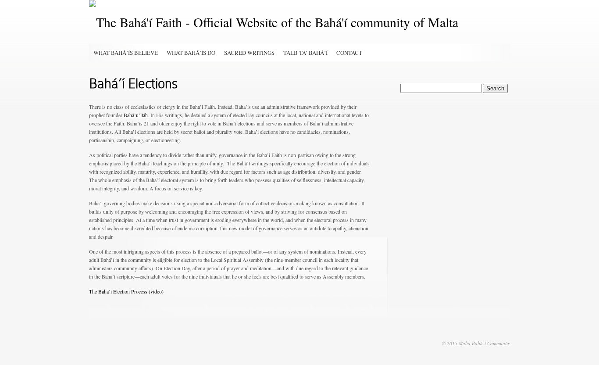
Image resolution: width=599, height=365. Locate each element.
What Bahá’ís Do (191, 53)
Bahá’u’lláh (136, 114)
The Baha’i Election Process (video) (126, 291)
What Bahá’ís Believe (125, 53)
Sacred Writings (249, 53)
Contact (349, 53)
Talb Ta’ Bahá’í (305, 53)
